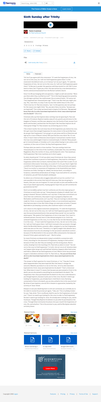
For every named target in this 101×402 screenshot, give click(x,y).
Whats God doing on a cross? (34, 346)
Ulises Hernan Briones (49, 349)
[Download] (39, 325)
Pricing (62, 394)
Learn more (66, 9)
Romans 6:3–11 (29, 42)
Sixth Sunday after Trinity (37, 62)
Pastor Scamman (35, 31)
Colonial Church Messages (32, 349)
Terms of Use (83, 394)
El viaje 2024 (47, 346)
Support (95, 394)
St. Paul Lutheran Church (37, 33)
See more (74, 312)
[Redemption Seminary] (50, 366)
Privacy (72, 394)
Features (53, 394)
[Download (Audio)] (74, 62)
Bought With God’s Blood (69, 346)
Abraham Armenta (66, 349)
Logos (15, 394)
